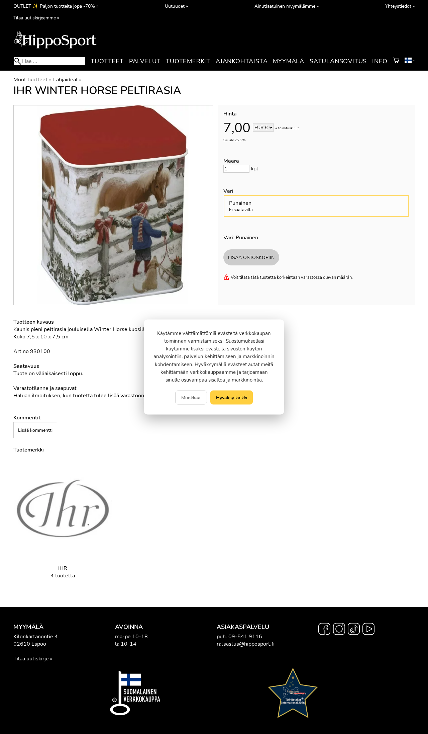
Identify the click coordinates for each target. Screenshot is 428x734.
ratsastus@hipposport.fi (246, 644)
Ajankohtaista (242, 61)
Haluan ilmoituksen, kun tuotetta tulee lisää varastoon (78, 395)
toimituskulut (288, 128)
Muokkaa (191, 397)
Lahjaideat (67, 79)
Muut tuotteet (32, 79)
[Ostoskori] (396, 61)
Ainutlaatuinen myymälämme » (286, 6)
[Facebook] (324, 630)
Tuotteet (107, 61)
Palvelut (144, 61)
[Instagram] (339, 630)
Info (379, 61)
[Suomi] (410, 61)
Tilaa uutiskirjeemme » (36, 17)
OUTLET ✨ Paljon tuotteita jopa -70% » (55, 6)
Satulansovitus (338, 61)
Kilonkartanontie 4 (35, 636)
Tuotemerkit (188, 61)
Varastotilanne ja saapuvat (45, 388)
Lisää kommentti (35, 430)
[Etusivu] (55, 48)
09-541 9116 (245, 636)
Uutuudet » (176, 6)
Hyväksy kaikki (231, 397)
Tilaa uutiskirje (31, 658)
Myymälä (288, 61)
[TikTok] (354, 630)
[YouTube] (368, 630)
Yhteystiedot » (400, 6)
